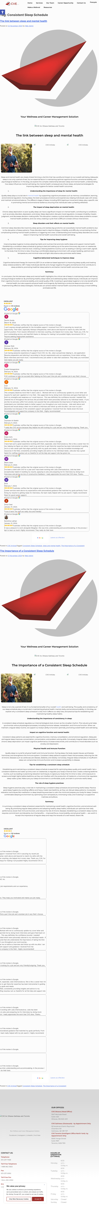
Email (3, 1184)
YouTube (37, 1135)
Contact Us (81, 3)
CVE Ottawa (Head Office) (61, 1112)
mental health (33, 196)
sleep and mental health (51, 546)
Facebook (13, 1135)
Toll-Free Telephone (9, 1164)
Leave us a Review (57, 537)
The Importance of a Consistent (72, 546)
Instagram (21, 1135)
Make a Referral (34, 7)
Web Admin (29, 26)
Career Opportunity (65, 3)
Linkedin (29, 1135)
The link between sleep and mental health (23, 21)
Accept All (38, 1199)
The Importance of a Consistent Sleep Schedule (27, 550)
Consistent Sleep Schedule (32, 546)
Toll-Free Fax (6, 1177)
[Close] (44, 1184)
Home (30, 3)
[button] (2, 12)
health (58, 707)
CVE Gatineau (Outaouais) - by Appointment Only (71, 1123)
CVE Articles (12, 546)
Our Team (50, 3)
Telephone (5, 1157)
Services (39, 3)
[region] (25, 1193)
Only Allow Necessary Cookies (19, 1199)
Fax (2, 1171)
